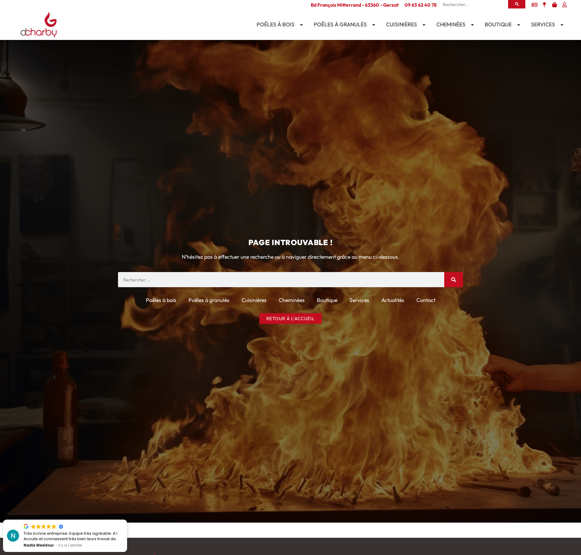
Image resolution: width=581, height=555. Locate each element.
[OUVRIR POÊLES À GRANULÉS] (372, 24)
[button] (126, 520)
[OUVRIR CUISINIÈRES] (423, 24)
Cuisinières (254, 300)
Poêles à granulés (209, 300)
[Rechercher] (516, 4)
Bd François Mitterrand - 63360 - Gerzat (355, 5)
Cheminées (292, 300)
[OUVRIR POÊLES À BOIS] (300, 24)
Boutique (327, 300)
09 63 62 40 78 (421, 5)
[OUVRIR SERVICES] (561, 24)
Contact (425, 300)
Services (359, 300)
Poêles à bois (161, 300)
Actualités (392, 300)
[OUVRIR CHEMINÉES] (471, 24)
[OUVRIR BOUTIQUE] (517, 24)
